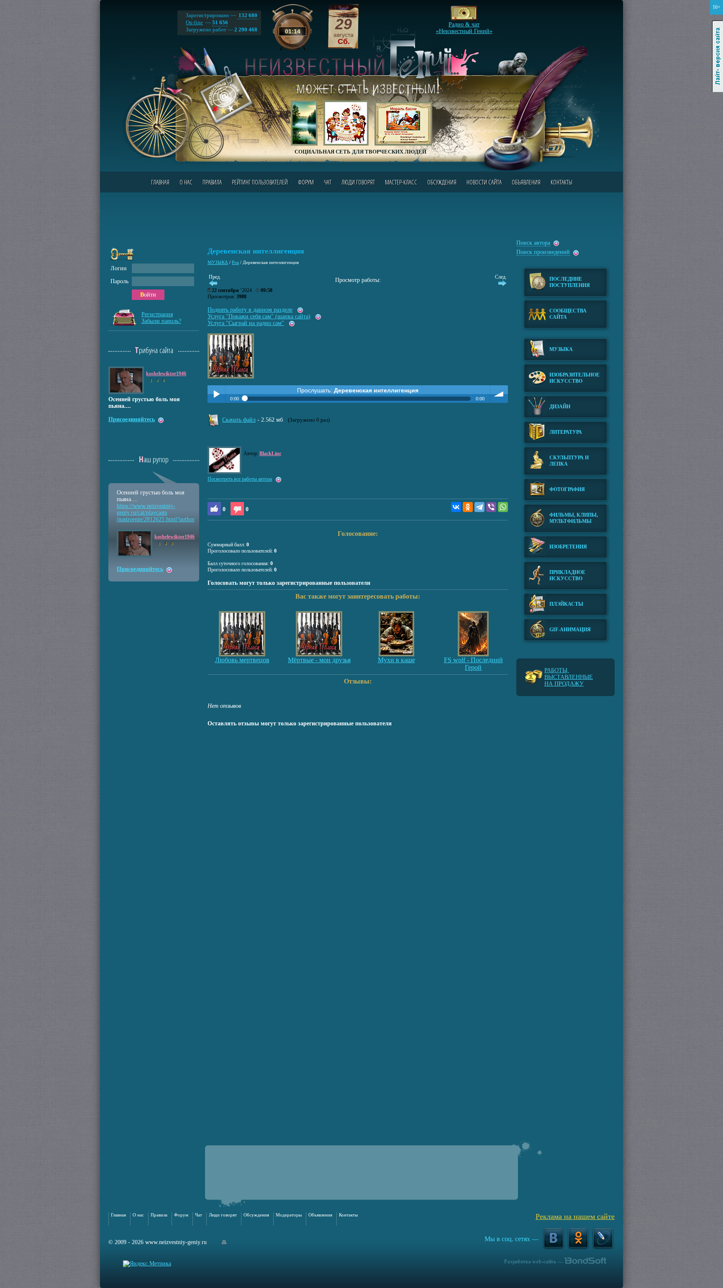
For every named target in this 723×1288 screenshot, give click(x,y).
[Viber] (491, 507)
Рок (235, 262)
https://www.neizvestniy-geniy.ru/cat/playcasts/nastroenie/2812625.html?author (156, 512)
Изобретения (568, 547)
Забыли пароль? (161, 321)
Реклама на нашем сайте (575, 1216)
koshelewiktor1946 (166, 373)
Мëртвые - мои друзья (319, 659)
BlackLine (270, 453)
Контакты (561, 182)
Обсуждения (441, 182)
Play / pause (216, 394)
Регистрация (157, 314)
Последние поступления (569, 282)
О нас (185, 182)
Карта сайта (224, 1242)
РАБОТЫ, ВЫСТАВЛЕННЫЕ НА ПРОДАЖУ (568, 677)
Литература (565, 432)
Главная (160, 182)
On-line (194, 22)
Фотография (567, 489)
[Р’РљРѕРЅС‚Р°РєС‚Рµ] (456, 507)
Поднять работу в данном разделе (250, 310)
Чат (327, 182)
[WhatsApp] (503, 507)
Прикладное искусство (567, 575)
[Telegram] (479, 507)
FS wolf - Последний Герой (473, 663)
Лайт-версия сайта (718, 56)
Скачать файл (239, 420)
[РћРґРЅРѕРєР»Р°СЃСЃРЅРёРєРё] (468, 507)
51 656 (220, 22)
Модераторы (289, 1214)
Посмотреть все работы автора (240, 479)
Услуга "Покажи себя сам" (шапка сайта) (259, 316)
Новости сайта (484, 182)
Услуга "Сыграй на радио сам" (246, 323)
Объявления (526, 182)
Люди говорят (358, 182)
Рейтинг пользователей (260, 182)
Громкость (499, 394)
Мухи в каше (396, 659)
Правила (212, 182)
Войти (148, 295)
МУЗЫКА (218, 262)
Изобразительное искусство (574, 378)
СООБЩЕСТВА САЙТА (568, 314)
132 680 (247, 15)
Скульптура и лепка (569, 461)
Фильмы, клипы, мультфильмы (573, 518)
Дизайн (559, 407)
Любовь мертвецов (242, 659)
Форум (306, 182)
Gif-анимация (570, 629)
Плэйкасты (566, 604)
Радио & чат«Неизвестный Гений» (464, 25)
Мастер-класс (401, 182)
